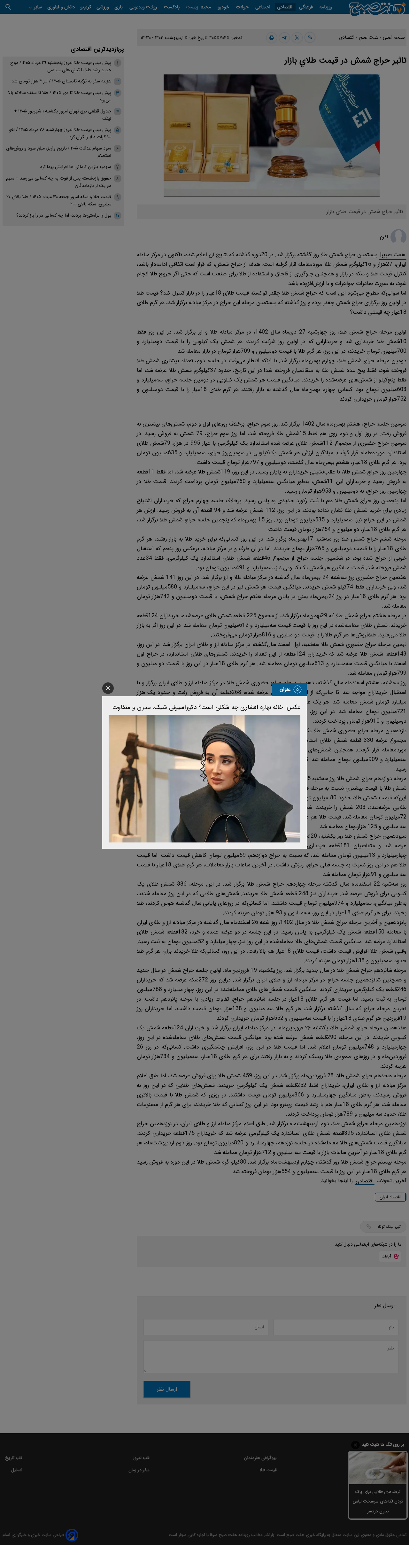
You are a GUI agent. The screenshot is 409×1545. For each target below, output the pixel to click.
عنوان (285, 689)
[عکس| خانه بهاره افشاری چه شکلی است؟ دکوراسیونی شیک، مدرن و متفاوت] (204, 778)
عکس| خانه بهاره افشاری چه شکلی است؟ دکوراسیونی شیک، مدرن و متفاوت (206, 707)
